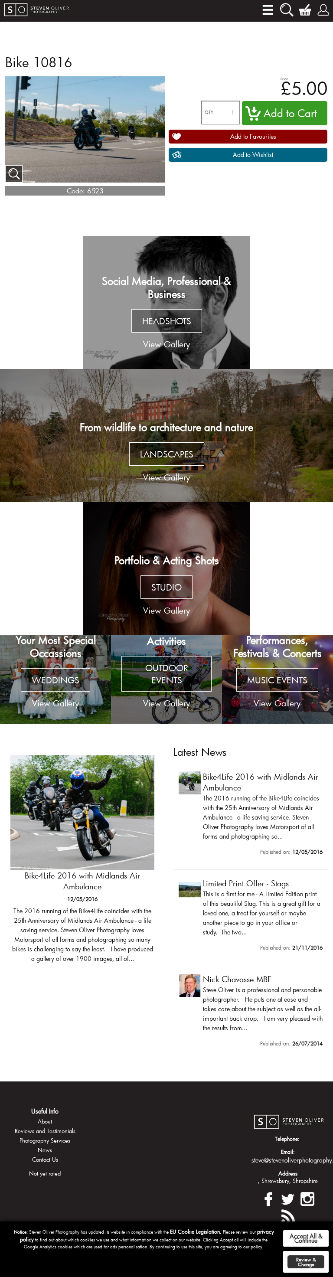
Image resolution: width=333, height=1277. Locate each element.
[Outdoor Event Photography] (166, 679)
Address (287, 1173)
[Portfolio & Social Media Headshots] (166, 302)
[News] (288, 1215)
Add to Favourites (253, 136)
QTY (209, 112)
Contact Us (45, 1159)
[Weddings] (55, 679)
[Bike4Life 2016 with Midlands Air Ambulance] (82, 862)
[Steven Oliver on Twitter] (288, 1197)
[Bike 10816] (14, 174)
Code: (76, 190)
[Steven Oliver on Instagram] (307, 1197)
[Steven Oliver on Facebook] (268, 1197)
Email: (288, 1151)
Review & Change (306, 1261)
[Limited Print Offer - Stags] (250, 916)
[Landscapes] (166, 435)
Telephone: (287, 1138)
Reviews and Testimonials (45, 1130)
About (45, 1121)
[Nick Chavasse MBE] (250, 1012)
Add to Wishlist (253, 154)
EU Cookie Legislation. (196, 1231)
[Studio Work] (166, 568)
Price (284, 78)
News (45, 1149)
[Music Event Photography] (277, 679)
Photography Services (45, 1140)
